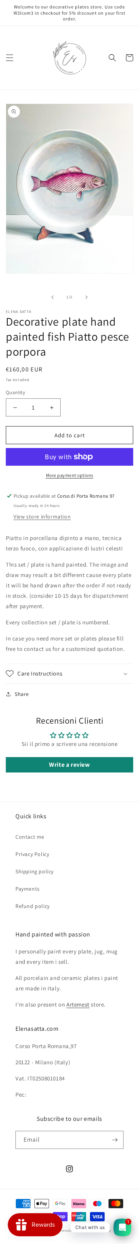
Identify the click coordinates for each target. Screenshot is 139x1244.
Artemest (78, 1004)
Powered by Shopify (94, 1230)
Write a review (69, 765)
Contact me (29, 836)
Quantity (15, 392)
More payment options (69, 475)
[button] (9, 57)
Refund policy (32, 906)
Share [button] (22, 694)
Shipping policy (34, 871)
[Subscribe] (114, 1140)
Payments (27, 888)
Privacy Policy (32, 854)
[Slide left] (52, 297)
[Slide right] (86, 297)
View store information (42, 516)
